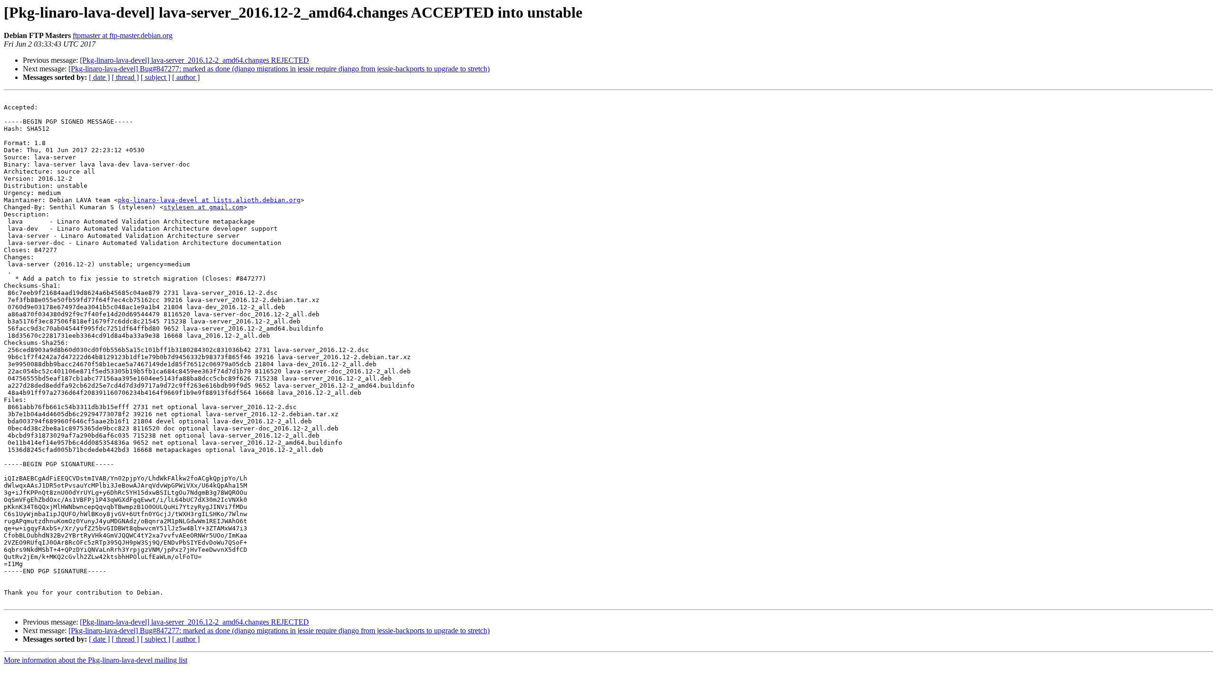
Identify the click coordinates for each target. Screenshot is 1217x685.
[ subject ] (155, 77)
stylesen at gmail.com (203, 207)
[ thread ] (125, 77)
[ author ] (186, 77)
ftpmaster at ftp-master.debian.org (123, 35)
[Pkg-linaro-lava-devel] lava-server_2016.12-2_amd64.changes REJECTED (194, 60)
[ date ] (99, 77)
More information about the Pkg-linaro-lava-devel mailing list (95, 660)
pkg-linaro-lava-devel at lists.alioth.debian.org (209, 200)
